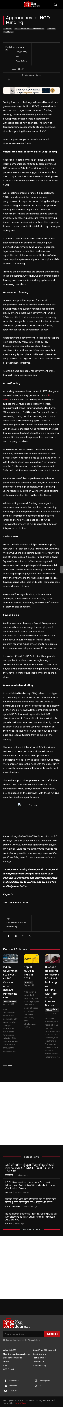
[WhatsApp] (30, 936)
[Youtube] (5, 1391)
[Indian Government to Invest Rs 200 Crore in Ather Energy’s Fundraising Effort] (10, 958)
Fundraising (11, 926)
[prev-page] (5, 1064)
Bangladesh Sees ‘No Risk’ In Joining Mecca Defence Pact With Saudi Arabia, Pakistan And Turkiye (31, 1216)
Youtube (13, 1391)
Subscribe (52, 1334)
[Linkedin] (5, 1385)
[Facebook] (9, 936)
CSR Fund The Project (51, 1010)
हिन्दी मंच (9, 1175)
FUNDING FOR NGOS (16, 922)
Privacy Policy (33, 1340)
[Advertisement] (31, 1113)
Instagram (45, 1381)
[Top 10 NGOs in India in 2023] (31, 958)
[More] (9, 80)
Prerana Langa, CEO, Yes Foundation (21, 54)
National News (10, 1001)
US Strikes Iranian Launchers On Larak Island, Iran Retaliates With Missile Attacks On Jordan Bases (30, 1185)
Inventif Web (20, 1403)
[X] (16, 936)
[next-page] (10, 1064)
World (8, 1192)
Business (7, 29)
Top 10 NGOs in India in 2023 (29, 972)
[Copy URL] (23, 936)
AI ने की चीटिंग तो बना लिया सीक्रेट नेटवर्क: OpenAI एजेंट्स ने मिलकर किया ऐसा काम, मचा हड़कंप (30, 1168)
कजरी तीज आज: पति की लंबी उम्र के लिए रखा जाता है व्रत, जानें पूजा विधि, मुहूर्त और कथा (30, 1201)
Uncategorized (12, 1206)
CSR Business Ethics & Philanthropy (29, 29)
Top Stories (8, 32)
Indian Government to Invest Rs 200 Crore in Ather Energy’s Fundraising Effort (10, 982)
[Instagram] (36, 1380)
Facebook (14, 1381)
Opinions (51, 29)
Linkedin (13, 1386)
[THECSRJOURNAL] (32, 4)
